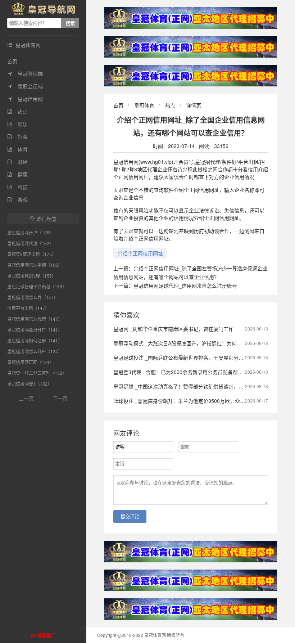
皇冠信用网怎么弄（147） (32, 297)
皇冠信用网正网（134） (30, 362)
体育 (17, 149)
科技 (17, 186)
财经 (17, 161)
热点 (17, 111)
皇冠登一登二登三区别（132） (37, 373)
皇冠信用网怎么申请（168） (34, 265)
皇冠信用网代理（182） (30, 243)
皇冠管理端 (25, 73)
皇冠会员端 (25, 86)
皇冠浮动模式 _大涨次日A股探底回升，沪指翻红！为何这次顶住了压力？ (195, 343)
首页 (12, 61)
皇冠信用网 (25, 98)
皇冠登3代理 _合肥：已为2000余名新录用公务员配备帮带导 (180, 372)
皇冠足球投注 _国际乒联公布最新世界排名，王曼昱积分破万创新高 (188, 357)
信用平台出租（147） (28, 308)
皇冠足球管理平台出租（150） (37, 286)
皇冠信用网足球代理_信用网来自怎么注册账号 (185, 285)
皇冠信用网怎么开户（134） (34, 351)
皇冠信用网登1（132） (29, 384)
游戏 (17, 199)
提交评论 (130, 517)
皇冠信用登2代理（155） (31, 276)
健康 (17, 174)
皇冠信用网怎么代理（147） (34, 319)
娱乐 (17, 123)
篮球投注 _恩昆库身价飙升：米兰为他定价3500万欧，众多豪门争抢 (189, 400)
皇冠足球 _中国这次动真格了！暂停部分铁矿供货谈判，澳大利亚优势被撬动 (198, 386)
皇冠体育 (144, 105)
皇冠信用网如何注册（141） (34, 340)
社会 (17, 136)
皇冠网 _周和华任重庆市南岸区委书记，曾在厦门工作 (173, 328)
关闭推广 (46, 635)
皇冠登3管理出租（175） (31, 254)
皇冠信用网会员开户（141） (34, 330)
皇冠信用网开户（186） (30, 232)
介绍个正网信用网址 (140, 253)
